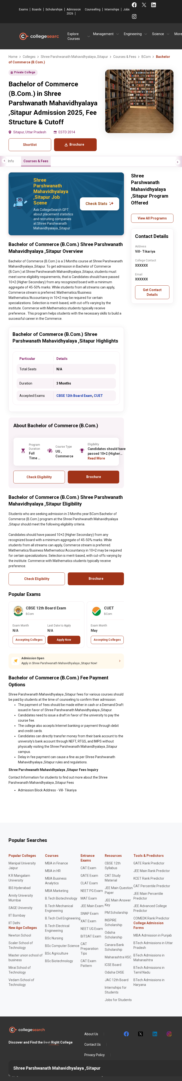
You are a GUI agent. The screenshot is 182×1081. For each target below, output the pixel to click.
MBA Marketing (56, 891)
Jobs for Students (118, 1000)
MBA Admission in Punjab (152, 935)
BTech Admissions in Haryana (148, 982)
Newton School (20, 935)
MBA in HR (53, 871)
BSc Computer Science (62, 946)
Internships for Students (116, 990)
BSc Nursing (54, 938)
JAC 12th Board (116, 980)
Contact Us (92, 1044)
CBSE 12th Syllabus (113, 865)
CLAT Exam (89, 883)
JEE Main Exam (92, 906)
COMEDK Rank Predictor (151, 918)
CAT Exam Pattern (88, 963)
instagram (168, 1034)
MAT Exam (89, 898)
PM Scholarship (116, 912)
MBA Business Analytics (56, 881)
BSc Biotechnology (59, 961)
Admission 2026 (74, 11)
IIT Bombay (17, 915)
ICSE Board (113, 965)
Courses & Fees (35, 161)
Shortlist (30, 145)
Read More (96, 458)
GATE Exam (89, 875)
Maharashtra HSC (118, 957)
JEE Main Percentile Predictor (148, 896)
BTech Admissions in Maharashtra (148, 957)
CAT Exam (88, 868)
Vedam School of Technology (21, 982)
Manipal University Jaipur (22, 865)
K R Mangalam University (19, 878)
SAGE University (20, 908)
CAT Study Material (113, 878)
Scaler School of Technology (21, 945)
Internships (112, 9)
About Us (91, 1034)
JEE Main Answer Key (118, 902)
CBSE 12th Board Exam (74, 396)
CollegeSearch (39, 36)
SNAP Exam (90, 913)
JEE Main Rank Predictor (151, 871)
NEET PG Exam (92, 891)
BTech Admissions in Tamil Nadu (148, 970)
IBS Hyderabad (20, 888)
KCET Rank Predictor (148, 878)
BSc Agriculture (56, 953)
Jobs (126, 9)
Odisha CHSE (114, 972)
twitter (140, 1034)
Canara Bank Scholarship (114, 947)
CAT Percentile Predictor (151, 886)
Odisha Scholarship (113, 935)
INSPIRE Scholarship (113, 922)
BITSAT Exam (91, 936)
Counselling (92, 9)
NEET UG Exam (92, 929)
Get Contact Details (152, 292)
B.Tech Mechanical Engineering (59, 908)
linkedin (154, 1034)
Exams (23, 9)
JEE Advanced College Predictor (150, 908)
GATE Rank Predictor (148, 863)
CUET (98, 396)
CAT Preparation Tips (89, 948)
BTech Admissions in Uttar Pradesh (153, 945)
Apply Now (64, 639)
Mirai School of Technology (20, 970)
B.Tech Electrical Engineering (57, 928)
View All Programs (152, 218)
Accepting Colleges (29, 639)
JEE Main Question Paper (119, 890)
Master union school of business (26, 957)
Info (11, 161)
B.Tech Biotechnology (61, 898)
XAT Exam (88, 921)
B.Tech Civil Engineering (62, 918)
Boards (36, 9)
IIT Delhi (14, 923)
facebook (126, 1034)
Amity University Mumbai (21, 898)
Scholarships (54, 9)
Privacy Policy (94, 1055)
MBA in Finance (56, 863)
